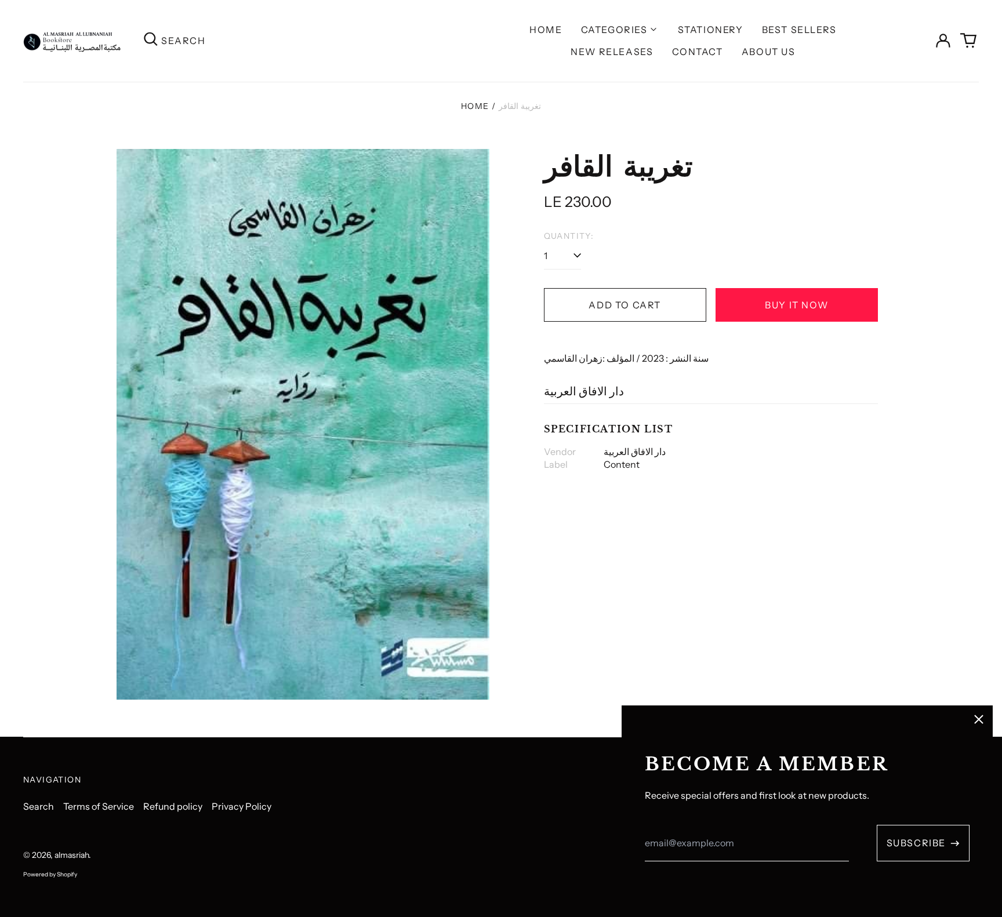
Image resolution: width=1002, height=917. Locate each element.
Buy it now (796, 305)
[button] (968, 40)
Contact (697, 51)
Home (545, 29)
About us (769, 51)
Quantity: (569, 236)
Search (38, 806)
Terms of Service (98, 806)
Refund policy (172, 806)
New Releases (612, 51)
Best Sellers (799, 29)
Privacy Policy (241, 806)
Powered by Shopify (50, 874)
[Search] (150, 41)
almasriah (72, 855)
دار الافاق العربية (584, 391)
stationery (710, 29)
